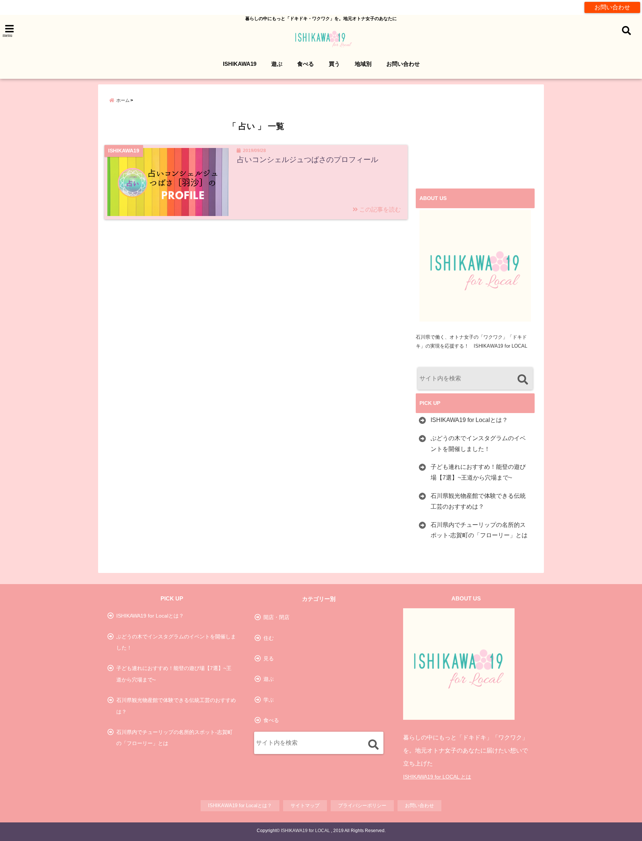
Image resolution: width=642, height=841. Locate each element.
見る (268, 658)
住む (268, 638)
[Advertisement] (475, 140)
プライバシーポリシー (362, 805)
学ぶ (268, 700)
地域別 (363, 64)
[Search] (522, 379)
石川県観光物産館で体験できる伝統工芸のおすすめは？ (478, 501)
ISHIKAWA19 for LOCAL (305, 830)
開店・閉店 (276, 617)
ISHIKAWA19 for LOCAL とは (437, 777)
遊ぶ (276, 64)
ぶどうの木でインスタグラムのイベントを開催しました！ (478, 443)
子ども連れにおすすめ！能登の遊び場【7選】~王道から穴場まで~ (478, 472)
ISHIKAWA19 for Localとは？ (469, 420)
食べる (305, 64)
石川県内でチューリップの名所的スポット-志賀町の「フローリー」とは (479, 530)
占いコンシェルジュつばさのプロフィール (307, 159)
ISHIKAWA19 (239, 64)
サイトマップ (305, 805)
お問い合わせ (612, 7)
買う (334, 64)
